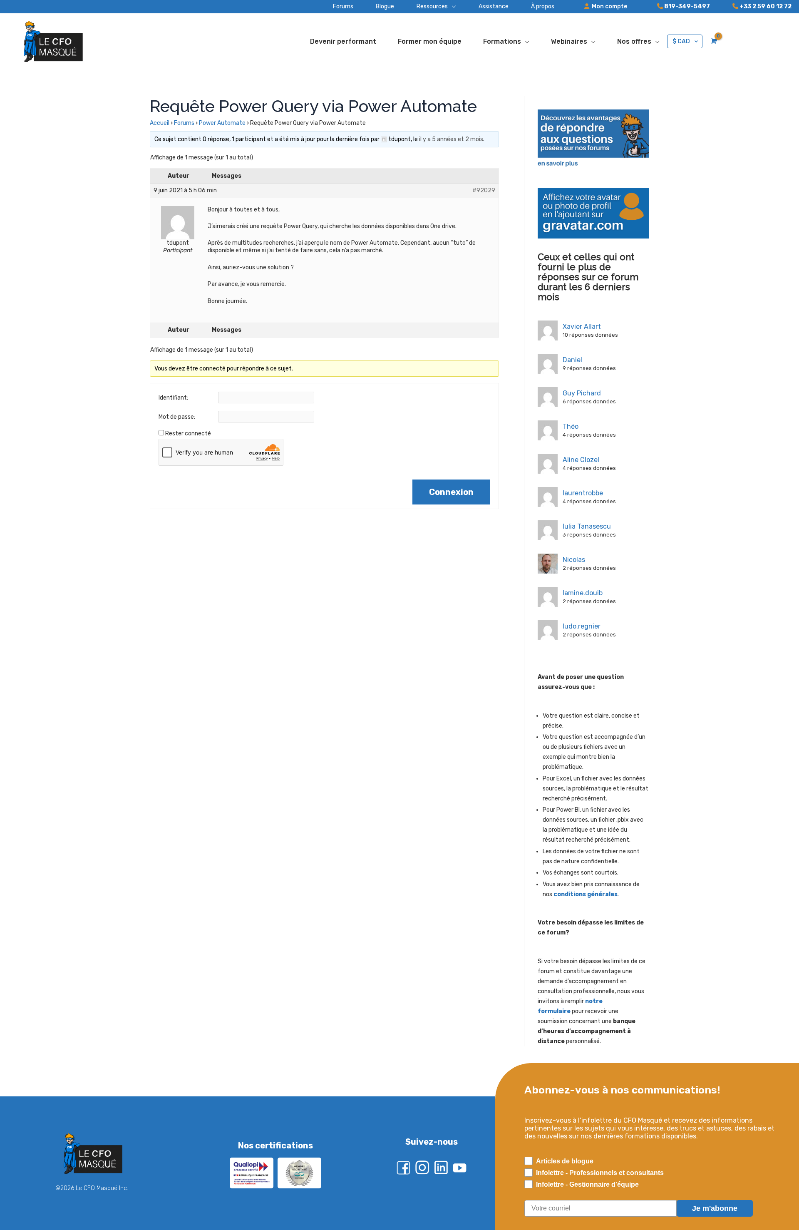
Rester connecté (188, 433)
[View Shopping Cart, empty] (713, 41)
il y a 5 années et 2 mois (451, 139)
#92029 (483, 190)
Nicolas (574, 560)
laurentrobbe (583, 493)
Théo (570, 426)
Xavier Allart (582, 326)
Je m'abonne (714, 1208)
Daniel (572, 360)
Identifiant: (173, 397)
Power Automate (222, 123)
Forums (184, 123)
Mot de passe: (177, 416)
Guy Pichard (582, 393)
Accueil (159, 123)
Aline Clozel (581, 460)
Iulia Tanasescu (587, 526)
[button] (425, 6)
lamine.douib (583, 593)
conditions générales (585, 894)
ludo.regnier (581, 626)
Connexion (451, 492)
